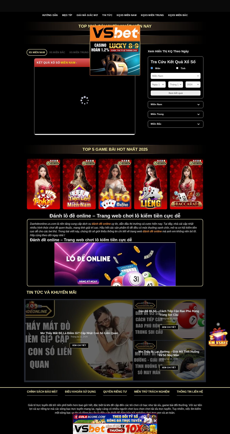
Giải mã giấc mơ (87, 15)
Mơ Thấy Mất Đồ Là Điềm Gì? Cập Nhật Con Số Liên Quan (79, 333)
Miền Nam (156, 104)
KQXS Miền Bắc (178, 15)
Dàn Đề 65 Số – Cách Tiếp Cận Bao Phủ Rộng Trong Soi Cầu (169, 313)
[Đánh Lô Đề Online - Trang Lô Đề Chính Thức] (115, 6)
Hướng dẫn (50, 15)
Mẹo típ (67, 15)
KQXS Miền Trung (152, 15)
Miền (157, 68)
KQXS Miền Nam (127, 15)
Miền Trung (157, 114)
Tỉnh (182, 68)
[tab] (37, 52)
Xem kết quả (176, 93)
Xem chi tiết (79, 346)
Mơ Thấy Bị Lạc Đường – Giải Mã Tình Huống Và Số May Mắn (168, 353)
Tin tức (107, 15)
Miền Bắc (156, 123)
